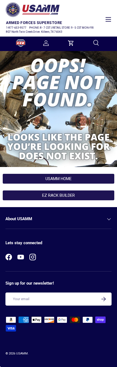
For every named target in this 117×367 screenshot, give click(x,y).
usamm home (58, 178)
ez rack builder (58, 195)
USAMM (22, 353)
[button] (71, 43)
